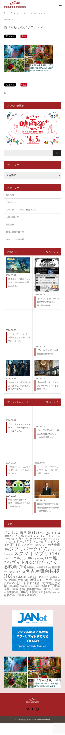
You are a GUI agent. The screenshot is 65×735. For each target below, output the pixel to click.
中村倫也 (32, 567)
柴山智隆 (44, 586)
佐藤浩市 (45, 567)
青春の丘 (13, 595)
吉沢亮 (19, 572)
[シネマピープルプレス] (15, 5)
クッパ (38, 541)
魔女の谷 (29, 595)
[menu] (60, 5)
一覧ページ (50, 252)
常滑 (52, 580)
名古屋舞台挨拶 (31, 573)
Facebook (32, 709)
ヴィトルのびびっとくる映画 (31, 564)
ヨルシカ (23, 558)
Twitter (28, 709)
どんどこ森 (19, 536)
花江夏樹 (35, 592)
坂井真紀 (20, 577)
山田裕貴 (19, 580)
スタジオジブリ (36, 553)
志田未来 (26, 583)
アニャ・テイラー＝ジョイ (35, 538)
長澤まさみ (53, 592)
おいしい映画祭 (21, 532)
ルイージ (38, 558)
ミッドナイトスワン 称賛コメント (22, 209)
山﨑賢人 (36, 580)
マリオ (8, 558)
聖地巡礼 (16, 592)
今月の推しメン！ (14, 217)
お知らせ (10, 194)
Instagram (37, 709)
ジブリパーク (28, 549)
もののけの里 (42, 536)
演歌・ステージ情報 (15, 239)
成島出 (18, 586)
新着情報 (10, 224)
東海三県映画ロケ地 (15, 232)
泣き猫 (23, 589)
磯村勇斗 (38, 589)
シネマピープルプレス (25, 719)
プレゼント (11, 202)
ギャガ (24, 541)
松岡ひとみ (29, 586)
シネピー (29, 545)
